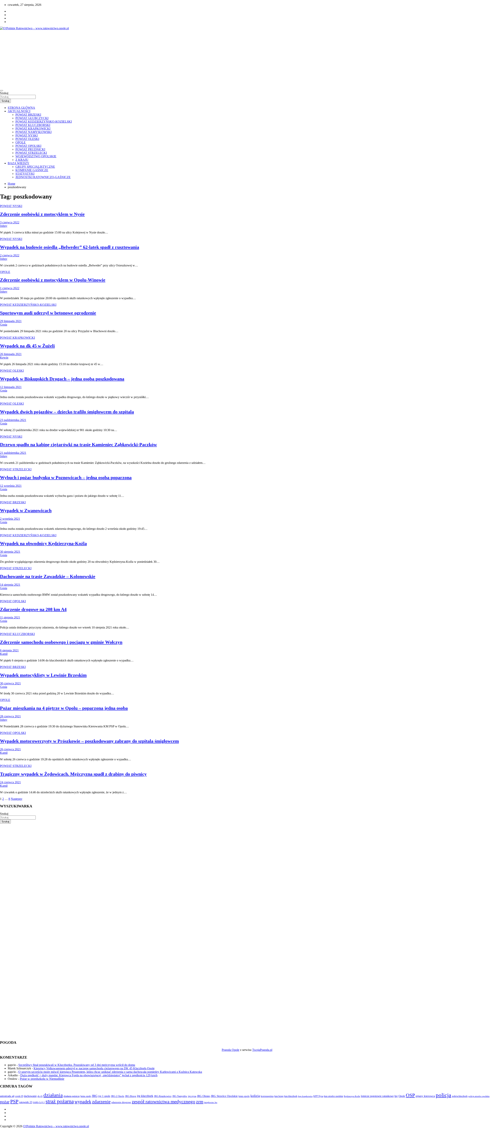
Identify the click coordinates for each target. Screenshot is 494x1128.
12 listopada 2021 (11, 387)
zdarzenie (101, 1101)
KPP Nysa (318, 1096)
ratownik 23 (25, 1102)
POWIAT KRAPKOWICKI (32, 128)
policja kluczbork (460, 1096)
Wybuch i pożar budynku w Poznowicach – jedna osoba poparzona (66, 477)
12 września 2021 (11, 485)
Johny (3, 225)
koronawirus (267, 1096)
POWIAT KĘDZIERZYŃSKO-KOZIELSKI (43, 121)
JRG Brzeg (130, 1096)
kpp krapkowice (305, 1096)
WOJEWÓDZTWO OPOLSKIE (35, 156)
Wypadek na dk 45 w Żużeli (27, 345)
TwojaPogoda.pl (262, 1049)
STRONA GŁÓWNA (21, 107)
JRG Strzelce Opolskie (224, 1096)
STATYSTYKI (24, 173)
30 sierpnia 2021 (10, 551)
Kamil (4, 653)
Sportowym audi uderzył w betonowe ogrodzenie (48, 312)
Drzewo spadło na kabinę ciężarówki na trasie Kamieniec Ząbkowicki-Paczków (78, 444)
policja (443, 1095)
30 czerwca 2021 (10, 683)
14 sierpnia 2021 (10, 584)
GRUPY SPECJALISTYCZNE (35, 166)
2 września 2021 (10, 518)
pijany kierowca (425, 1096)
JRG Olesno (203, 1096)
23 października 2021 (13, 420)
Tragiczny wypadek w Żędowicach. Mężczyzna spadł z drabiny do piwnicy (73, 774)
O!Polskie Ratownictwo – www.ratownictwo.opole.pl (56, 1126)
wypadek (82, 1101)
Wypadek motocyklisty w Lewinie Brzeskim (43, 675)
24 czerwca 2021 (10, 782)
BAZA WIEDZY (18, 163)
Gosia (3, 324)
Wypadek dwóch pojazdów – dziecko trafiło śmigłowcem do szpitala (67, 411)
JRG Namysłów (179, 1096)
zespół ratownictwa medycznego (163, 1101)
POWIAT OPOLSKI (28, 145)
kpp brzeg (278, 1096)
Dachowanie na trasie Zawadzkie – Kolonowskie (47, 576)
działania (53, 1095)
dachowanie (30, 1096)
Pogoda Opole (230, 1049)
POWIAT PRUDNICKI (30, 149)
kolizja (255, 1096)
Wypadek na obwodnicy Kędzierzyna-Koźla (43, 543)
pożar (4, 1101)
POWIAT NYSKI (26, 135)
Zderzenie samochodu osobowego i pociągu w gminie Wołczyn (61, 642)
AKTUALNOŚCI (19, 111)
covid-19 (19, 1096)
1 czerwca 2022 (9, 288)
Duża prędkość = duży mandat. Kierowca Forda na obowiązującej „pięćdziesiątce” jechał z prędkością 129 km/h (88, 1075)
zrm (199, 1101)
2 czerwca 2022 (9, 255)
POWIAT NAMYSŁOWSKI (33, 132)
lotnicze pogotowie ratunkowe (377, 1096)
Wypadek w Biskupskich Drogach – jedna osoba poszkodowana (62, 378)
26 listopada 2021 (11, 354)
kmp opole (244, 1096)
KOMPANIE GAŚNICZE (31, 170)
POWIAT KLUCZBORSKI (32, 125)
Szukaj (4, 93)
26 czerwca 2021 (10, 749)
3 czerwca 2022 (9, 222)
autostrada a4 (7, 1096)
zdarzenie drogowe (121, 1102)
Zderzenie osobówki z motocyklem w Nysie (42, 214)
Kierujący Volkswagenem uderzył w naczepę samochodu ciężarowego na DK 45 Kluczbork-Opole (94, 1068)
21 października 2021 (13, 452)
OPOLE (20, 142)
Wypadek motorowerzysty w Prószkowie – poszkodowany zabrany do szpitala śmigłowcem (89, 741)
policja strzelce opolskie (479, 1096)
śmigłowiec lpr (210, 1102)
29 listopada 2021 (11, 321)
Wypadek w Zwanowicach (26, 510)
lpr (396, 1096)
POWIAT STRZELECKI (31, 152)
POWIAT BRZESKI (28, 114)
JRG (94, 1096)
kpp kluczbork (290, 1096)
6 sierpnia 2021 (9, 650)
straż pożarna (60, 1101)
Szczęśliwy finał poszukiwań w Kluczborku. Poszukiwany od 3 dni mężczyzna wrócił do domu (76, 1065)
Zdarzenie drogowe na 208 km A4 (33, 609)
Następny (16, 798)
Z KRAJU (21, 159)
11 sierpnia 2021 (10, 617)
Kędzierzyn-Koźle (352, 1096)
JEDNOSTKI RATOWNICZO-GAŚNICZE (43, 177)
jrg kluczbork (145, 1096)
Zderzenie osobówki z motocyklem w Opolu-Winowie (52, 279)
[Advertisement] (247, 59)
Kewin (4, 357)
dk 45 (40, 1096)
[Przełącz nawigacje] (1, 90)
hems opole (85, 1096)
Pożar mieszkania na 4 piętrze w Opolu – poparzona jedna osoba (64, 708)
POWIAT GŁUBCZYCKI (31, 118)
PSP (14, 1101)
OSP (410, 1095)
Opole (401, 1096)
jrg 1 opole (104, 1096)
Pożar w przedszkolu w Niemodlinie (42, 1078)
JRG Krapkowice (163, 1096)
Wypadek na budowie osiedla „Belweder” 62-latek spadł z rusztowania (69, 247)
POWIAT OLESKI (27, 139)
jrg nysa (192, 1096)
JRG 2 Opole (117, 1096)
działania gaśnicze (71, 1096)
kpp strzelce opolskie (333, 1096)
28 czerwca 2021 (10, 716)
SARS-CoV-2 (39, 1102)
